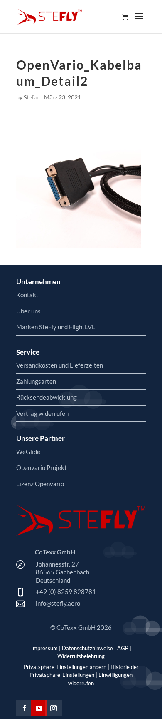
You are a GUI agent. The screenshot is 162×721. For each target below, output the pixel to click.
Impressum (44, 648)
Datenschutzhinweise (87, 648)
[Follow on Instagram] (53, 708)
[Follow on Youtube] (39, 708)
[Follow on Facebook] (24, 708)
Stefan (32, 97)
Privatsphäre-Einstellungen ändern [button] (65, 667)
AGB (122, 648)
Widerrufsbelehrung (81, 656)
